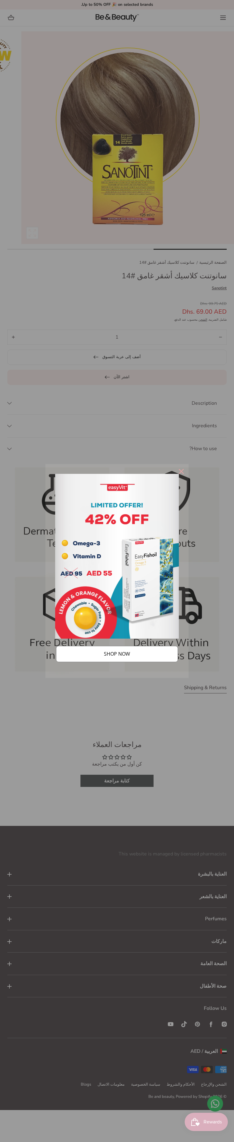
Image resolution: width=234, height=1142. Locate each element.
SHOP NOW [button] (117, 653)
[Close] (181, 471)
